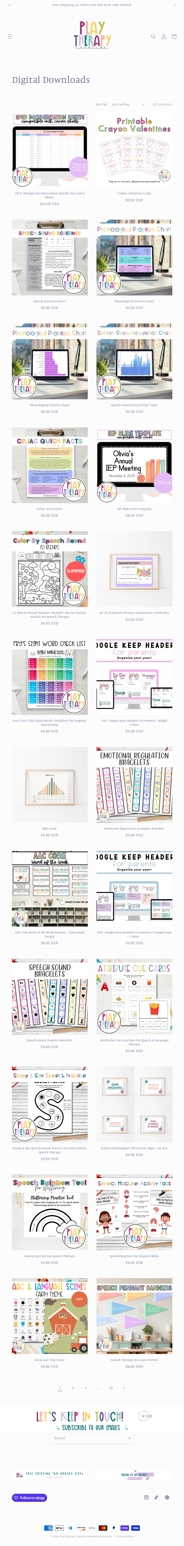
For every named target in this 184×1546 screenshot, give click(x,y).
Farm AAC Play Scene (50, 1360)
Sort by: (101, 104)
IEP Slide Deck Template (134, 509)
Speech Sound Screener (49, 301)
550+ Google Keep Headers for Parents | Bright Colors (134, 722)
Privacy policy (125, 1536)
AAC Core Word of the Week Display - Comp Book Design (49, 934)
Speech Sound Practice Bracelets (50, 1040)
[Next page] (124, 1387)
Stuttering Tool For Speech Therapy (49, 1256)
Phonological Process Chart (134, 301)
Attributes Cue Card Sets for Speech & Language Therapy (134, 1042)
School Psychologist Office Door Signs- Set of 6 (134, 1148)
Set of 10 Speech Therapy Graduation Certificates (134, 612)
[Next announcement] (175, 5)
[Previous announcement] (9, 5)
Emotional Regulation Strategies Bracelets (134, 828)
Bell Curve (50, 828)
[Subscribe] (129, 1438)
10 (111, 1387)
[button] (10, 36)
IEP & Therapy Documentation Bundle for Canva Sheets (50, 195)
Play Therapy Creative (72, 1536)
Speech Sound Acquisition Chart (134, 405)
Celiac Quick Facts (50, 509)
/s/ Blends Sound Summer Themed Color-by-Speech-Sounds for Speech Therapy (50, 614)
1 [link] (60, 1387)
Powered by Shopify (99, 1536)
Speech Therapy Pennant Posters (134, 1360)
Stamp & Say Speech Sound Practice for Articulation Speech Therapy (50, 1150)
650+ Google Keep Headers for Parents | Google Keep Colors (134, 934)
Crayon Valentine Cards (134, 193)
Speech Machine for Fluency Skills (134, 1256)
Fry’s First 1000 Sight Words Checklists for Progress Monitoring (49, 722)
